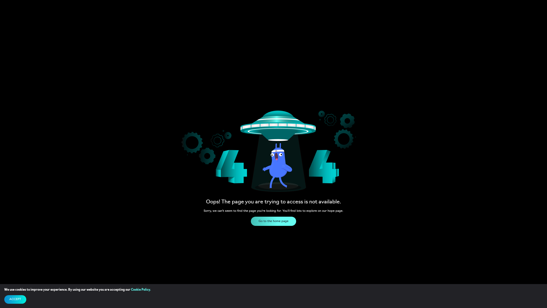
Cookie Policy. (141, 290)
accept (15, 299)
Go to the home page (273, 221)
